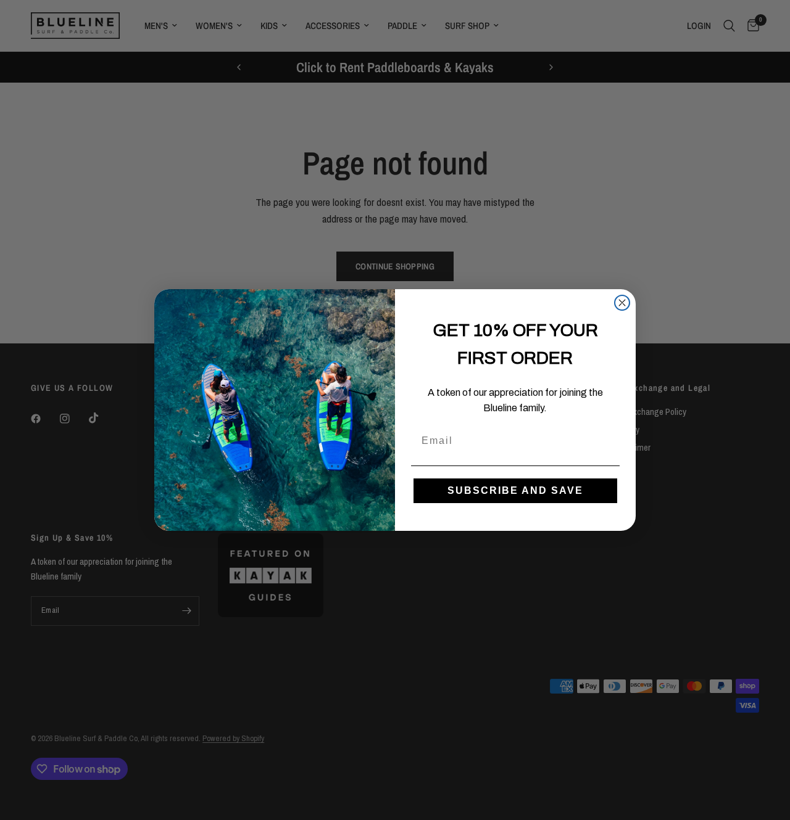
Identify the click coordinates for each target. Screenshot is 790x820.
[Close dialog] (622, 302)
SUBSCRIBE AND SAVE (515, 490)
